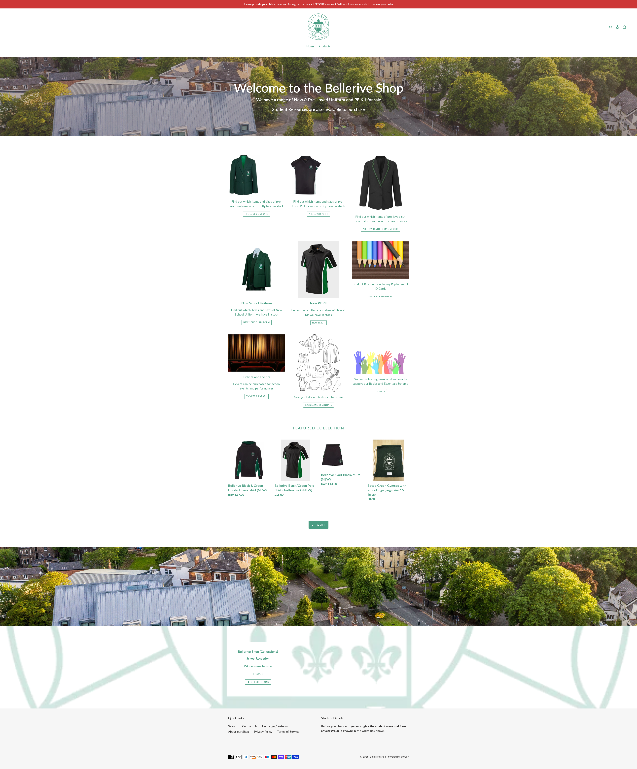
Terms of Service (288, 731)
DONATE (380, 391)
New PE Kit (318, 322)
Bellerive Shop (378, 756)
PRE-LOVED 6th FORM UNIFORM (380, 229)
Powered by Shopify (398, 756)
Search (232, 726)
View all (318, 524)
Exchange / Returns (275, 726)
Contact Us (249, 726)
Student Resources (380, 296)
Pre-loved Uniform (256, 214)
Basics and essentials (318, 405)
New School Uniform (256, 322)
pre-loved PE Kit (318, 214)
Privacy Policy (263, 731)
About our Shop (238, 731)
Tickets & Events (256, 396)
